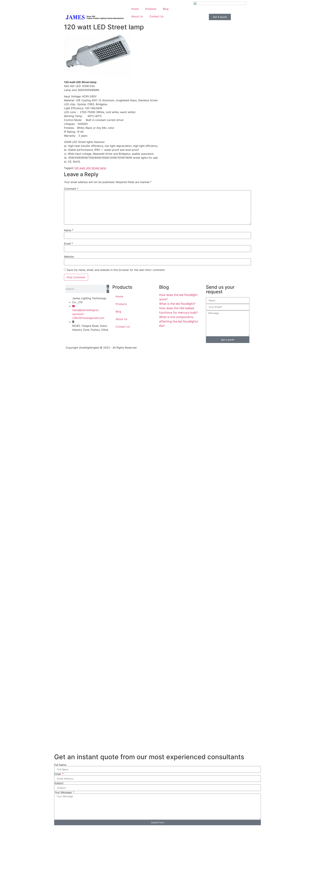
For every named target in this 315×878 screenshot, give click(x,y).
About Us (137, 16)
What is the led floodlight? (177, 303)
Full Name (60, 764)
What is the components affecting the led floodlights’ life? (178, 321)
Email (68, 243)
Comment (71, 188)
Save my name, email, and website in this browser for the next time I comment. (116, 270)
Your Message (63, 792)
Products (150, 8)
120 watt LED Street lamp (90, 168)
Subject (58, 783)
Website (69, 256)
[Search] (108, 289)
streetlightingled (89, 347)
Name (68, 230)
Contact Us (156, 16)
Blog (165, 8)
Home (135, 8)
